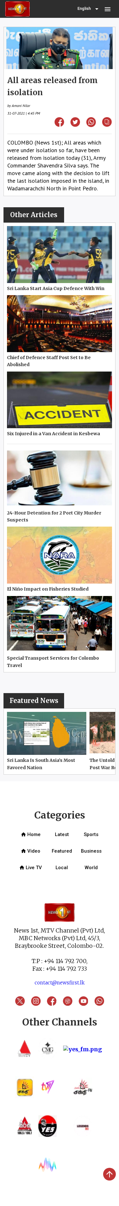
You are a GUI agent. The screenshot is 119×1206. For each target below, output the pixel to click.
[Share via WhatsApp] (91, 125)
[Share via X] (75, 124)
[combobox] (88, 9)
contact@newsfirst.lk (60, 983)
